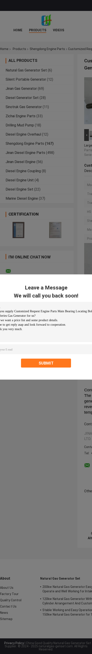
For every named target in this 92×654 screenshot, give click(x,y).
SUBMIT (46, 363)
